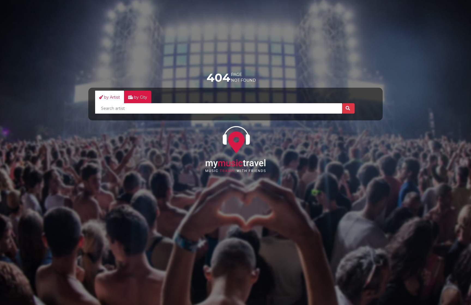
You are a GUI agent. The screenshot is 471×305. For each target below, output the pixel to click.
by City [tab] (140, 97)
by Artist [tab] (111, 97)
